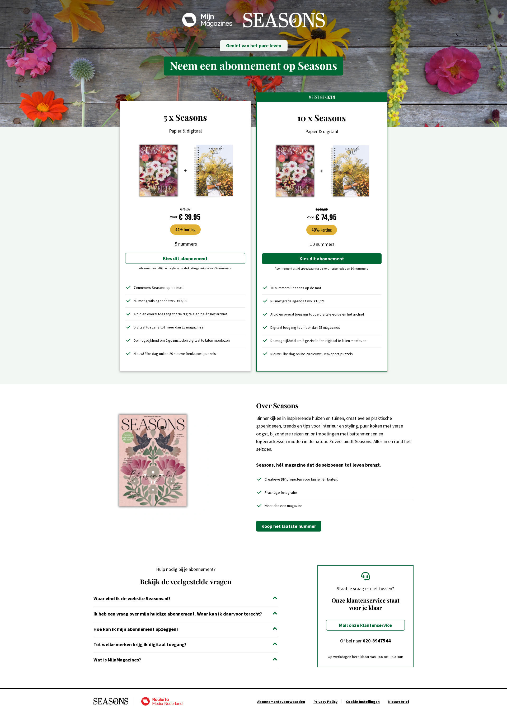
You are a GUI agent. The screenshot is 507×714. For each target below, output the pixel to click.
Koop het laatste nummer (288, 526)
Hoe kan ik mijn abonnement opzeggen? (136, 629)
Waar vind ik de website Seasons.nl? (132, 598)
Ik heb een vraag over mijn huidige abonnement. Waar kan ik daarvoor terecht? (177, 614)
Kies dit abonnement (185, 258)
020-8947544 (377, 641)
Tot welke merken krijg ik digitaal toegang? (139, 644)
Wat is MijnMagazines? (117, 660)
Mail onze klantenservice (365, 625)
